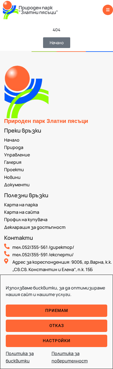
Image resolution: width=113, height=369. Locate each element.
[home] (11, 9)
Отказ (56, 325)
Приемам (56, 310)
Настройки (56, 340)
